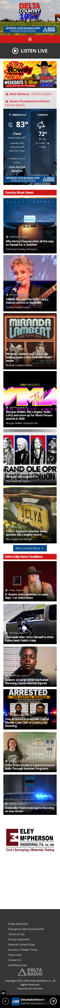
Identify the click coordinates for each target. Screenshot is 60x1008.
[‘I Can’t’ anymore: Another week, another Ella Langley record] (30, 515)
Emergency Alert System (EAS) (26, 929)
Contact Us (14, 960)
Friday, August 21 (17, 590)
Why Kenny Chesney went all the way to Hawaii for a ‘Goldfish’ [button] (29, 243)
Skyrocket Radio (35, 988)
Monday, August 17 (17, 803)
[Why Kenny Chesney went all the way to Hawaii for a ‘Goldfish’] (30, 225)
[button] (30, 50)
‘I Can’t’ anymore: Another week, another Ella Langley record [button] (27, 533)
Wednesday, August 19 (19, 675)
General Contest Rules (21, 944)
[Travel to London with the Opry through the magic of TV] (30, 457)
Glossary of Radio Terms (23, 949)
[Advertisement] (30, 29)
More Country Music (28, 548)
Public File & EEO (18, 924)
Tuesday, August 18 (18, 761)
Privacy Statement (19, 939)
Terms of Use (16, 934)
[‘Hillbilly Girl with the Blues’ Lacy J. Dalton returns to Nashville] (30, 283)
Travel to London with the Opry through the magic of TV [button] (26, 475)
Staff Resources (17, 965)
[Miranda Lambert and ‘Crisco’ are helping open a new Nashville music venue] (30, 341)
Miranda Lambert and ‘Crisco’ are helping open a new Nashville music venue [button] (28, 357)
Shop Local (14, 955)
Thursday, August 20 (18, 633)
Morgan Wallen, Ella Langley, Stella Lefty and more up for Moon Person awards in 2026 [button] (29, 415)
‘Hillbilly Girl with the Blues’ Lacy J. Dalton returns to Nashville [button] (27, 301)
